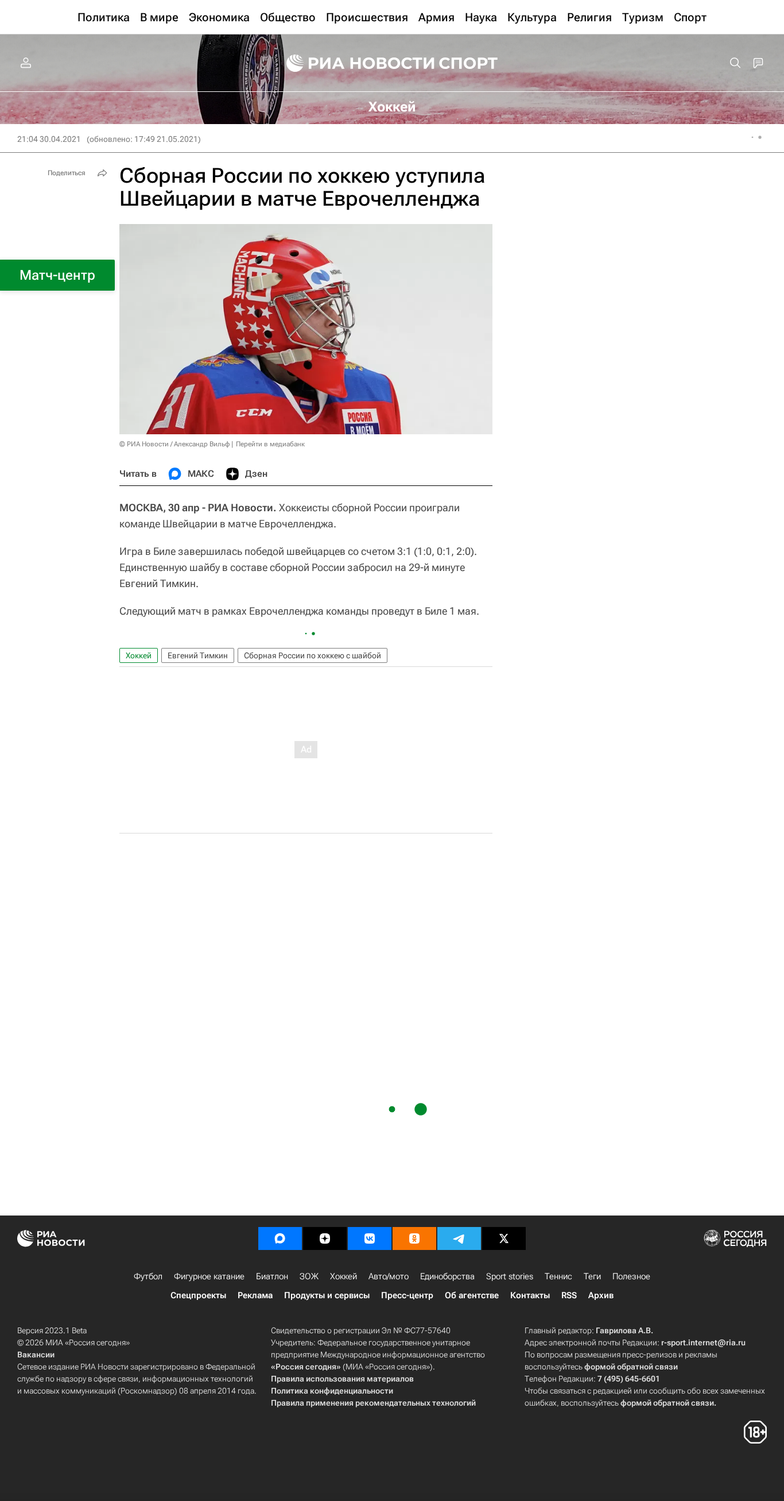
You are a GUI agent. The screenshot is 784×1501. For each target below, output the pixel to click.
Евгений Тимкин (198, 655)
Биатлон (272, 1276)
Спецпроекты (198, 1295)
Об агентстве (472, 1295)
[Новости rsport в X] (504, 1238)
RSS (569, 1295)
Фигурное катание (209, 1276)
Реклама (255, 1295)
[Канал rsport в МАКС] (280, 1238)
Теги (592, 1276)
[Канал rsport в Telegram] (459, 1238)
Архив (601, 1295)
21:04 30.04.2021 (49, 139)
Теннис (558, 1276)
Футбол (148, 1276)
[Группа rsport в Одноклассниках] (414, 1238)
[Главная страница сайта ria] (353, 63)
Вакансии (36, 1354)
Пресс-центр (407, 1295)
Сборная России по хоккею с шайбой (312, 655)
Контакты (530, 1295)
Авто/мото (388, 1276)
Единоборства (447, 1276)
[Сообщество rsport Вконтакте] (369, 1238)
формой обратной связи (631, 1366)
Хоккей (139, 655)
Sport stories (509, 1276)
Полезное (631, 1276)
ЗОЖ (309, 1276)
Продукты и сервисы (327, 1295)
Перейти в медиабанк (270, 444)
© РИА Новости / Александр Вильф (174, 444)
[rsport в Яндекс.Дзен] (325, 1238)
